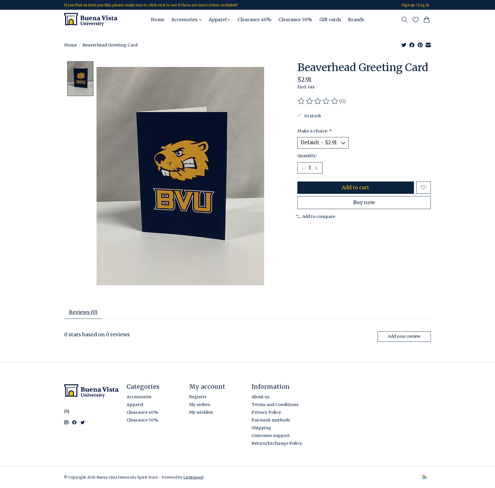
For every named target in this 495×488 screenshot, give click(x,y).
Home (157, 19)
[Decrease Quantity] (304, 168)
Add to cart (355, 187)
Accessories (139, 396)
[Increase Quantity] (316, 168)
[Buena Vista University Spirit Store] (90, 20)
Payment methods (271, 420)
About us (261, 396)
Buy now (364, 202)
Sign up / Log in (415, 5)
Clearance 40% (254, 19)
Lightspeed (193, 477)
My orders (199, 404)
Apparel (135, 404)
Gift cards (330, 19)
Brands (356, 19)
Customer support (271, 435)
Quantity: (307, 155)
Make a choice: (314, 131)
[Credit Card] (424, 477)
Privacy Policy (266, 412)
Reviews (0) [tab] (83, 312)
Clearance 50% (295, 19)
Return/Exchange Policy (277, 443)
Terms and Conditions (275, 404)
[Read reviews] (318, 101)
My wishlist (201, 412)
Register (198, 396)
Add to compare (318, 216)
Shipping (261, 427)
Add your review (404, 336)
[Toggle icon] (404, 20)
